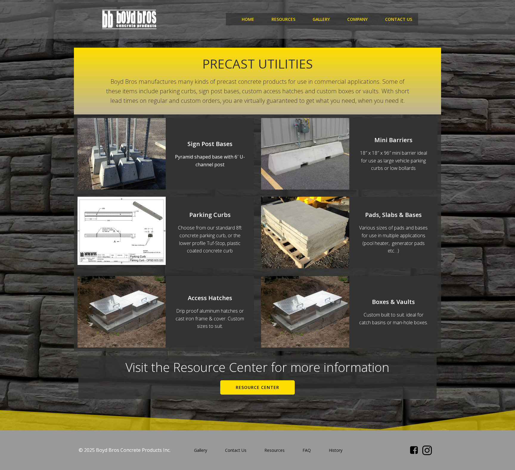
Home (248, 19)
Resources (283, 19)
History (335, 450)
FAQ (307, 450)
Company (357, 19)
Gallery (321, 19)
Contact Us (398, 19)
